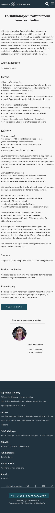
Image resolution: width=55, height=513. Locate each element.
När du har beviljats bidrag (12, 401)
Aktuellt (4, 446)
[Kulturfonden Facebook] (34, 486)
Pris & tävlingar (7, 435)
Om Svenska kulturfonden (12, 416)
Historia (4, 424)
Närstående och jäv (25, 420)
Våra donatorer (42, 420)
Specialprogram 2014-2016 (13, 405)
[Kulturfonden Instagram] (50, 486)
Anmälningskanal (33, 416)
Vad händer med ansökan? (12, 468)
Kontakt (4, 478)
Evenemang (24, 446)
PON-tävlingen (46, 435)
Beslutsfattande (8, 420)
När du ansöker (26, 397)
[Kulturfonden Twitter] (26, 486)
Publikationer (7, 457)
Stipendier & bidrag (9, 397)
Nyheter (13, 446)
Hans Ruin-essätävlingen (27, 435)
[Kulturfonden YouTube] (42, 486)
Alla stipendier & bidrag (36, 401)
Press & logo (47, 416)
